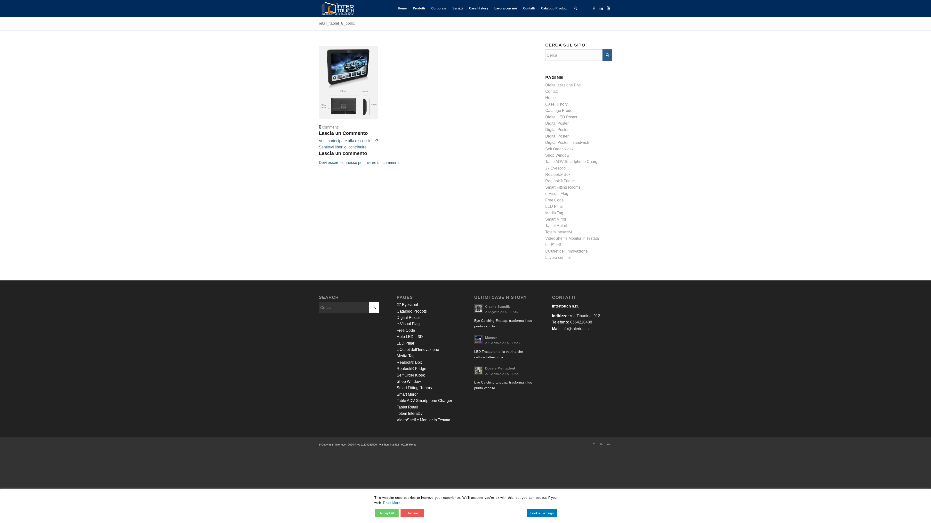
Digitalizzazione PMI (563, 85)
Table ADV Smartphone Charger (573, 162)
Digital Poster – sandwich (567, 142)
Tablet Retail (556, 225)
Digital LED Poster (561, 117)
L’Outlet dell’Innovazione (566, 251)
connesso (348, 163)
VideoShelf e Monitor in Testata (572, 238)
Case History (556, 104)
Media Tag (554, 213)
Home (550, 98)
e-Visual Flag (556, 194)
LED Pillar (554, 206)
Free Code (554, 200)
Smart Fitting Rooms (562, 187)
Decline (412, 513)
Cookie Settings (542, 513)
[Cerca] (575, 8)
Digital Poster (557, 123)
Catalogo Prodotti (560, 110)
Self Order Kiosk (559, 149)
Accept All (387, 513)
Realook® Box (557, 174)
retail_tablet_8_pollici (337, 23)
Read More (391, 503)
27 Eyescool (556, 168)
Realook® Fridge (560, 181)
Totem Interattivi (558, 232)
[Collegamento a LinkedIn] (601, 8)
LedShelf (553, 245)
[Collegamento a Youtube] (608, 8)
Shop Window (557, 155)
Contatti (552, 91)
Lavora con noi (558, 257)
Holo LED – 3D (410, 337)
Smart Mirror (555, 219)
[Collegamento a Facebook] (594, 8)
